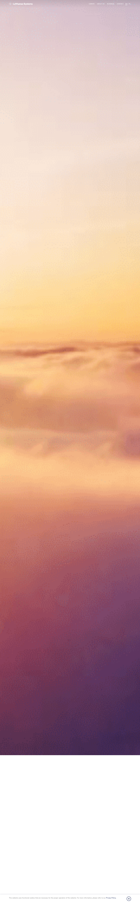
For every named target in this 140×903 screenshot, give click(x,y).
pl (130, 4)
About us (100, 4)
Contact (120, 4)
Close (129, 899)
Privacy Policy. (111, 898)
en (126, 4)
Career (91, 4)
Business (110, 4)
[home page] (21, 4)
